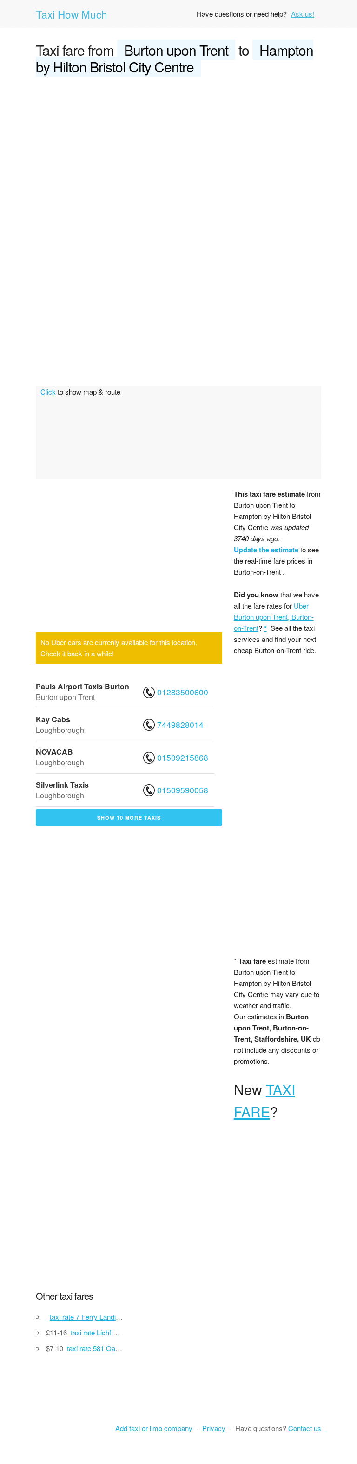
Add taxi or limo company (153, 1428)
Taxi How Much (71, 13)
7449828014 (180, 724)
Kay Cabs (53, 719)
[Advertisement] (178, 154)
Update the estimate (266, 549)
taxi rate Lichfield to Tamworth (116, 1332)
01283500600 (183, 692)
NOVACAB (54, 751)
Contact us (304, 1428)
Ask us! (302, 14)
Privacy (213, 1428)
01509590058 (183, 790)
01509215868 (183, 757)
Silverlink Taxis (62, 784)
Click (48, 391)
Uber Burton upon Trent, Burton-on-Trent (274, 617)
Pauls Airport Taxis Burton (82, 686)
